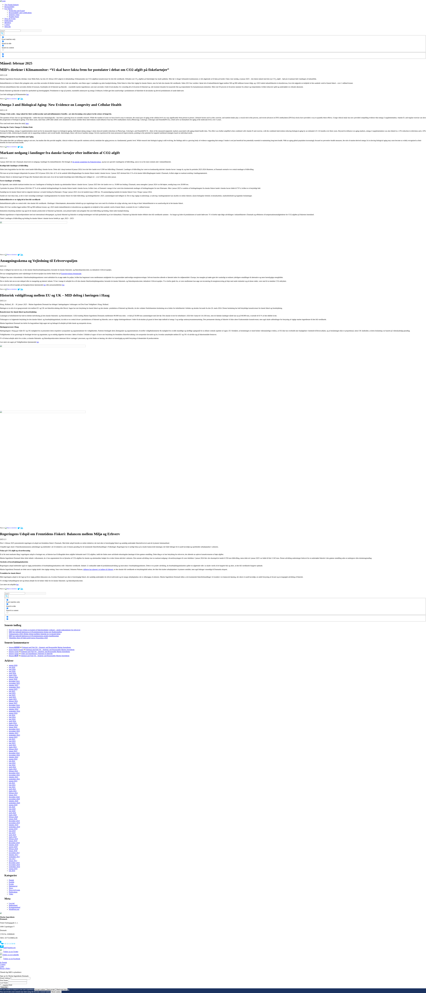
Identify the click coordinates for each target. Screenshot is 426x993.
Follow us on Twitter (11, 952)
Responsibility (9, 7)
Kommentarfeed (14, 907)
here (27, 123)
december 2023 (14, 729)
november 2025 (14, 683)
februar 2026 (13, 677)
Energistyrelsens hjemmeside (71, 274)
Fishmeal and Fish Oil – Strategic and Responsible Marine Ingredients (46, 647)
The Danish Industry (11, 5)
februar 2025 (13, 701)
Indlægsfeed (13, 905)
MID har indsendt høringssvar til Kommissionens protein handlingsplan (34, 636)
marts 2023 (13, 747)
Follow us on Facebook (12, 959)
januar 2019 (13, 841)
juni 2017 (12, 859)
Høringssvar (13, 886)
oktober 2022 (13, 757)
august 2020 (13, 805)
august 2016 (13, 869)
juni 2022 (12, 763)
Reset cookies (56, 992)
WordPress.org (14, 909)
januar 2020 (13, 819)
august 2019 (13, 829)
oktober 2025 (13, 685)
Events (11, 884)
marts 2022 (13, 769)
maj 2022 (12, 765)
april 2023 (12, 745)
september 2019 (14, 827)
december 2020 (14, 797)
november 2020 (14, 799)
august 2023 (13, 737)
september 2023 (14, 735)
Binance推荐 (13, 656)
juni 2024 (12, 717)
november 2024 (14, 707)
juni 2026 (12, 669)
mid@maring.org (10, 948)
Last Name (4, 983)
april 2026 (12, 673)
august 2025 (13, 689)
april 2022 (12, 767)
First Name (4, 980)
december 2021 (14, 773)
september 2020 (14, 803)
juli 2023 (12, 739)
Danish (11, 880)
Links (2, 966)
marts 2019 (13, 837)
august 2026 (13, 665)
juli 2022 (12, 761)
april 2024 (12, 721)
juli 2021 (12, 783)
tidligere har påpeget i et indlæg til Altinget (98, 569)
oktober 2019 (13, 825)
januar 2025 (13, 703)
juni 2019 (12, 831)
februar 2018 (13, 849)
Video (11, 894)
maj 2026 (12, 671)
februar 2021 (13, 793)
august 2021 (13, 781)
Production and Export (17, 11)
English (11, 882)
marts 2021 (13, 791)
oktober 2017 (13, 855)
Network (7, 27)
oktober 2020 (13, 801)
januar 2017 (13, 861)
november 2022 (14, 755)
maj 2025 (12, 695)
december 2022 (14, 753)
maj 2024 (12, 719)
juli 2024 (12, 715)
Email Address (5, 978)
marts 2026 (13, 675)
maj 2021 (12, 787)
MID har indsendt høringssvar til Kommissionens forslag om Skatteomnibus (35, 632)
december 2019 (14, 821)
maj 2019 (12, 833)
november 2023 (14, 731)
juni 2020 (12, 809)
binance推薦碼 (14, 647)
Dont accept (51, 989)
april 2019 (12, 835)
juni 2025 (12, 693)
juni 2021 (12, 785)
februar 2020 (13, 817)
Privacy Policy (5, 968)
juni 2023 (12, 741)
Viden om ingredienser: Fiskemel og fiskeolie (37, 654)
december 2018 (14, 843)
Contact (7, 25)
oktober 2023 (13, 733)
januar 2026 (13, 679)
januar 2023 (13, 751)
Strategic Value (14, 15)
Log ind (11, 903)
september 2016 (14, 867)
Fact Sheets (8, 9)
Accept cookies (40, 989)
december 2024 (14, 705)
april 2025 (12, 697)
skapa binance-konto (16, 650)
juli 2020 (12, 807)
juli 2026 (12, 667)
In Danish (3, 962)
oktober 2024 (13, 709)
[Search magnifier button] (2, 33)
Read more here (61, 989)
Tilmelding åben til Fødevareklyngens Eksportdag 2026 (28, 638)
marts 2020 (13, 815)
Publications (8, 21)
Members (7, 23)
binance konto (14, 652)
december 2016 (14, 863)
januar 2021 (13, 795)
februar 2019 (13, 839)
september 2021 (14, 779)
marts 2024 (13, 723)
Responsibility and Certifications (20, 13)
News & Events (10, 19)
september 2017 (14, 857)
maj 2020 (12, 811)
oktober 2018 (13, 845)
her (27, 94)
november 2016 (14, 865)
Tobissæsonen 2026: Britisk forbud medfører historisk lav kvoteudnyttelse (34, 634)
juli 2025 (12, 691)
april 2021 (12, 789)
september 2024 (14, 711)
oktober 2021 (13, 777)
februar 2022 (13, 771)
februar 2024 (13, 725)
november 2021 (14, 775)
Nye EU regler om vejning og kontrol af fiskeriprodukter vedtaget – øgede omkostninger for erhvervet (44, 630)
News (11, 888)
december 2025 (14, 681)
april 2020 (12, 813)
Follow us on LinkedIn (11, 955)
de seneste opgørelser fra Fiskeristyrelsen (86, 162)
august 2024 (13, 713)
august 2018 (13, 847)
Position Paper (14, 17)
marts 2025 (13, 699)
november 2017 (14, 853)
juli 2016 (12, 871)
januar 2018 (13, 851)
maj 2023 (12, 743)
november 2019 (14, 823)
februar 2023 (13, 749)
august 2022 (13, 759)
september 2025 (14, 687)
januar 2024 (13, 727)
